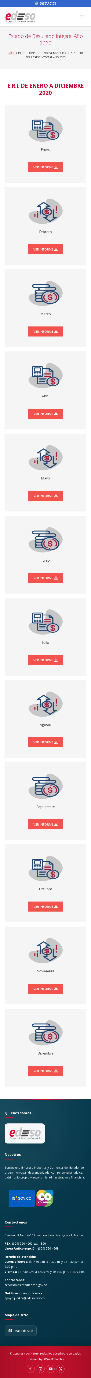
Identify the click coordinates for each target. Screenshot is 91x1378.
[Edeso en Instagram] (41, 1369)
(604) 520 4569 (48, 1248)
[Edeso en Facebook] (31, 1369)
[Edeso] (25, 1133)
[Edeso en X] (61, 1369)
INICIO (11, 53)
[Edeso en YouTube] (51, 1369)
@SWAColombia (54, 1359)
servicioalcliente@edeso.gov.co (26, 1285)
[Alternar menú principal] (82, 17)
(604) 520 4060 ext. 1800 (29, 1243)
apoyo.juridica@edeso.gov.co (25, 1298)
